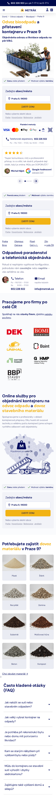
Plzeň (32, 261)
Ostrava (18, 264)
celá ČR (50, 264)
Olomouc (18, 261)
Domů (4, 16)
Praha (5, 261)
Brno (4, 264)
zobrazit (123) (16, 192)
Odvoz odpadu (16, 16)
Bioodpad (30, 16)
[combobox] (31, 98)
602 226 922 (18, 3)
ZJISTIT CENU (28, 106)
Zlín (46, 261)
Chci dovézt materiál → (15, 693)
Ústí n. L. (34, 264)
